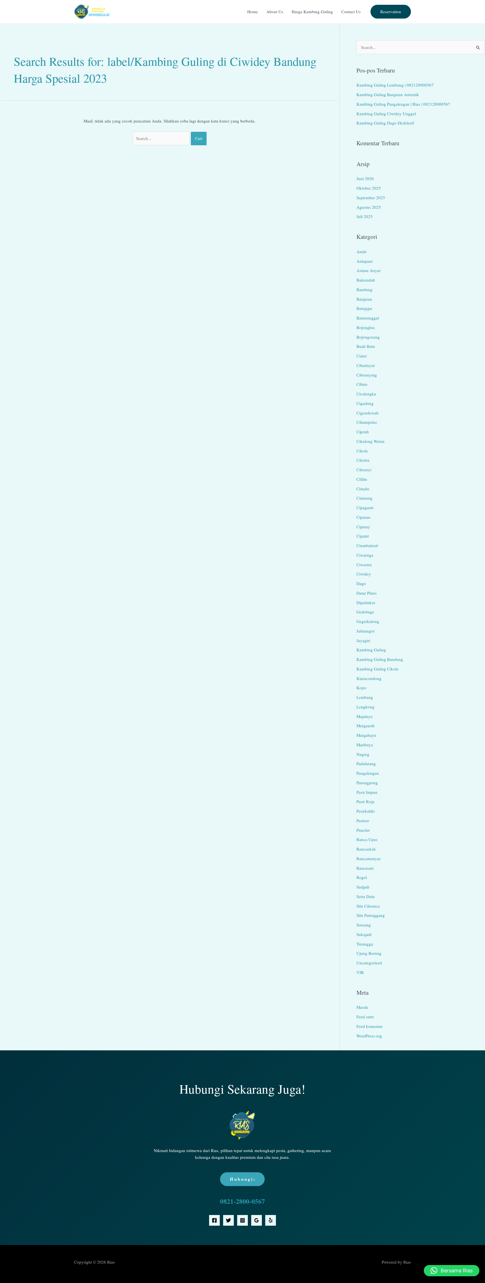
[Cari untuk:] (162, 138)
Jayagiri (363, 640)
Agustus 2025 (368, 207)
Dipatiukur (365, 602)
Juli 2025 (364, 216)
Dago (361, 583)
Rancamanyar (368, 858)
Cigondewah (367, 413)
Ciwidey (363, 574)
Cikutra (362, 460)
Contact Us (351, 11)
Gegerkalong (367, 621)
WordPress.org (369, 1036)
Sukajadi (364, 934)
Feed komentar (369, 1026)
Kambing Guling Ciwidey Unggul (386, 113)
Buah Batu (365, 346)
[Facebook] (214, 1220)
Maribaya (364, 744)
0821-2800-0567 (242, 1201)
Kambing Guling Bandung (379, 659)
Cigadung (365, 403)
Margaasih (365, 725)
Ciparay (363, 526)
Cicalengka (366, 393)
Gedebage (365, 612)
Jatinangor (365, 631)
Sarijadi (362, 887)
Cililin (361, 479)
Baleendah (365, 280)
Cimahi (362, 488)
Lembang (364, 697)
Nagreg (362, 754)
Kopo (361, 687)
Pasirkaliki (365, 811)
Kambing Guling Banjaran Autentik (387, 94)
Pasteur (362, 820)
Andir (361, 251)
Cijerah (362, 431)
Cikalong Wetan (370, 441)
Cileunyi (363, 469)
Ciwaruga (364, 555)
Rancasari (365, 868)
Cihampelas (366, 422)
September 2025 (370, 197)
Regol (361, 877)
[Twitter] (228, 1220)
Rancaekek (366, 849)
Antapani (364, 261)
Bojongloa (365, 327)
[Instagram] (242, 1220)
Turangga (364, 944)
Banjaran (364, 299)
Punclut (363, 830)
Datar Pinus (366, 593)
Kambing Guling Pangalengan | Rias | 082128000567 (403, 104)
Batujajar (364, 308)
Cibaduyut (365, 365)
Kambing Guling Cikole (377, 669)
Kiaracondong (368, 678)
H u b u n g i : (242, 1179)
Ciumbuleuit (367, 545)
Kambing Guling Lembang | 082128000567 (395, 85)
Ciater (361, 356)
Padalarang (366, 763)
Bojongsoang (368, 337)
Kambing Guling (371, 649)
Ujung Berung (368, 953)
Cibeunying (366, 375)
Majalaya (364, 716)
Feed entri (365, 1016)
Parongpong (367, 782)
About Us (274, 11)
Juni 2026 (365, 178)
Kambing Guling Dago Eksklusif (385, 123)
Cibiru (361, 384)
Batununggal (367, 318)
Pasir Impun (367, 792)
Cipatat (362, 536)
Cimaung (364, 498)
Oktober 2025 (368, 188)
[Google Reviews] (256, 1220)
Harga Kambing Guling (312, 11)
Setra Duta (365, 896)
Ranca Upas (367, 839)
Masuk (362, 1007)
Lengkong (365, 706)
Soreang (363, 925)
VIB (360, 972)
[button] (390, 12)
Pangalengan (367, 773)
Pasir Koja (365, 801)
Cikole (362, 451)
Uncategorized (369, 962)
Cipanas (363, 517)
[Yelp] (270, 1220)
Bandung (364, 289)
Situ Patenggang (370, 915)
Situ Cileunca (368, 906)
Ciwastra (364, 564)
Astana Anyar (368, 270)
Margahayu (366, 735)
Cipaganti (364, 507)
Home (252, 11)
